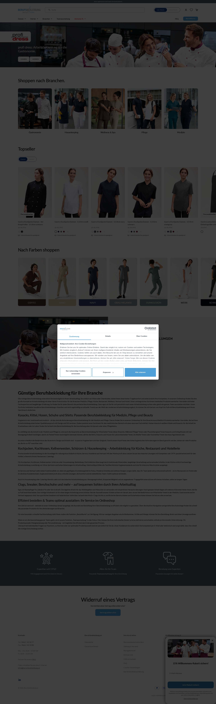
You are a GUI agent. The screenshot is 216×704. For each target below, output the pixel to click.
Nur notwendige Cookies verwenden (75, 372)
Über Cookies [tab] (141, 336)
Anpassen (107, 372)
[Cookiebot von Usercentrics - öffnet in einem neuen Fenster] (146, 328)
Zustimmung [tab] (74, 336)
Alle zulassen (140, 372)
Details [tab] (108, 336)
